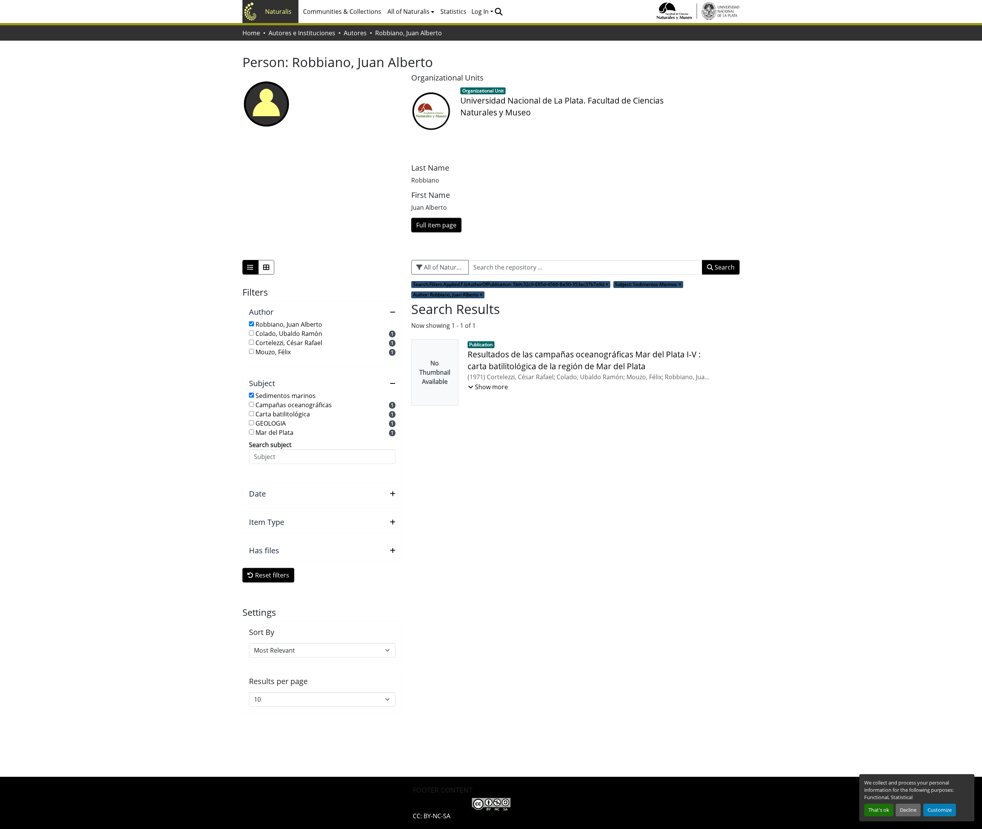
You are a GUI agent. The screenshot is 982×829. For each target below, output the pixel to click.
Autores (355, 33)
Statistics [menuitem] (453, 11)
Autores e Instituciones (302, 33)
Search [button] (724, 267)
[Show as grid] (266, 267)
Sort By (261, 632)
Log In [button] (480, 11)
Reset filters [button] (271, 575)
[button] (498, 11)
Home (251, 33)
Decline (908, 809)
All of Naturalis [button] (408, 11)
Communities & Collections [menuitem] (342, 11)
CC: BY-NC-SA (431, 816)
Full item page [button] (436, 225)
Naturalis (278, 11)
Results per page (278, 681)
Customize (940, 809)
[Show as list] (250, 267)
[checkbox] (251, 323)
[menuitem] (410, 11)
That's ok (878, 809)
